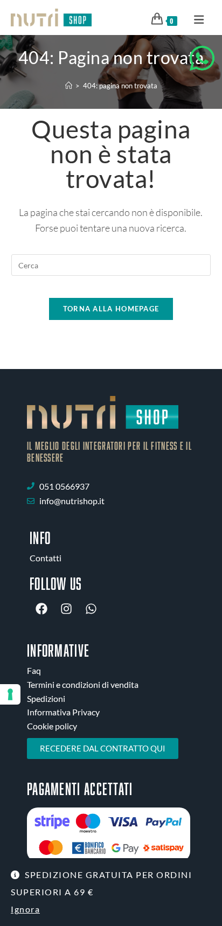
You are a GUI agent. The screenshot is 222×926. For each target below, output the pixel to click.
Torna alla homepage (111, 308)
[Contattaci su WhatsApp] (202, 58)
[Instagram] (66, 609)
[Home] (68, 85)
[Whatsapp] (91, 609)
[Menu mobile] (195, 19)
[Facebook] (41, 609)
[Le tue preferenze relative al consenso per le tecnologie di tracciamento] (10, 694)
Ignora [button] (25, 909)
